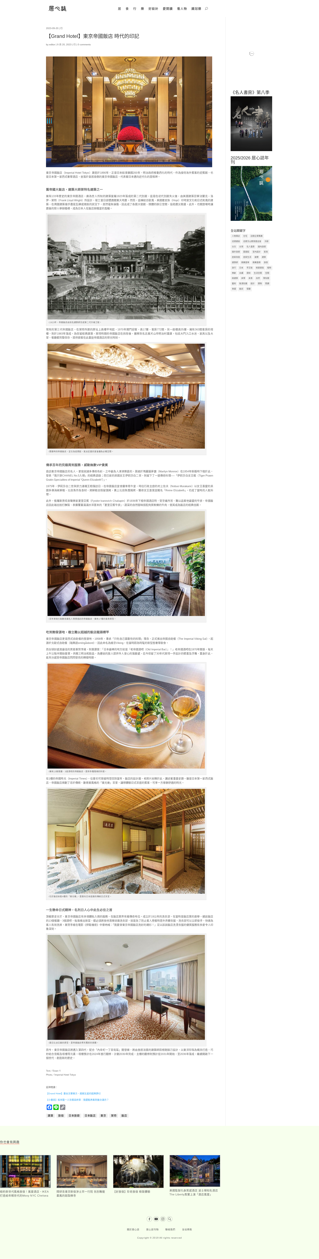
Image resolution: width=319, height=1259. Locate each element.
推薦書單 (245, 262)
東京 (103, 1115)
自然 (258, 278)
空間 (267, 273)
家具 (266, 252)
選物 (260, 283)
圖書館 (246, 252)
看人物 (182, 8)
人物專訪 (236, 236)
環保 (249, 273)
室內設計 (257, 252)
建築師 (235, 262)
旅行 (234, 268)
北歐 (266, 241)
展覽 (257, 257)
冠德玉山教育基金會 (252, 241)
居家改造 (236, 257)
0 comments (84, 44)
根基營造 (260, 268)
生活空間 (258, 273)
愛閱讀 (168, 8)
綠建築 (235, 278)
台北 (234, 247)
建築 (50, 1115)
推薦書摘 (257, 262)
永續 (241, 273)
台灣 (241, 247)
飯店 (124, 1115)
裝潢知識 (243, 283)
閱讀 (267, 283)
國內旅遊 (262, 247)
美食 (251, 278)
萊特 (113, 1115)
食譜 (234, 289)
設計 (253, 283)
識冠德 (196, 8)
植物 (269, 268)
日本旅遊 (74, 1115)
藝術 (234, 283)
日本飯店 (90, 1115)
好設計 (154, 8)
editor (52, 44)
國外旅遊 (236, 252)
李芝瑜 (250, 268)
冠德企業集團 (257, 236)
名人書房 (251, 247)
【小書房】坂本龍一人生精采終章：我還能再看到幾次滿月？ (77, 1099)
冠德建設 (236, 241)
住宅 (245, 236)
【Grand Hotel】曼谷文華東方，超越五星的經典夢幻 (73, 1093)
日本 (241, 268)
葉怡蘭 (266, 278)
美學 (243, 278)
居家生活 (247, 257)
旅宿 (61, 1115)
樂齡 (234, 273)
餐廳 (249, 289)
